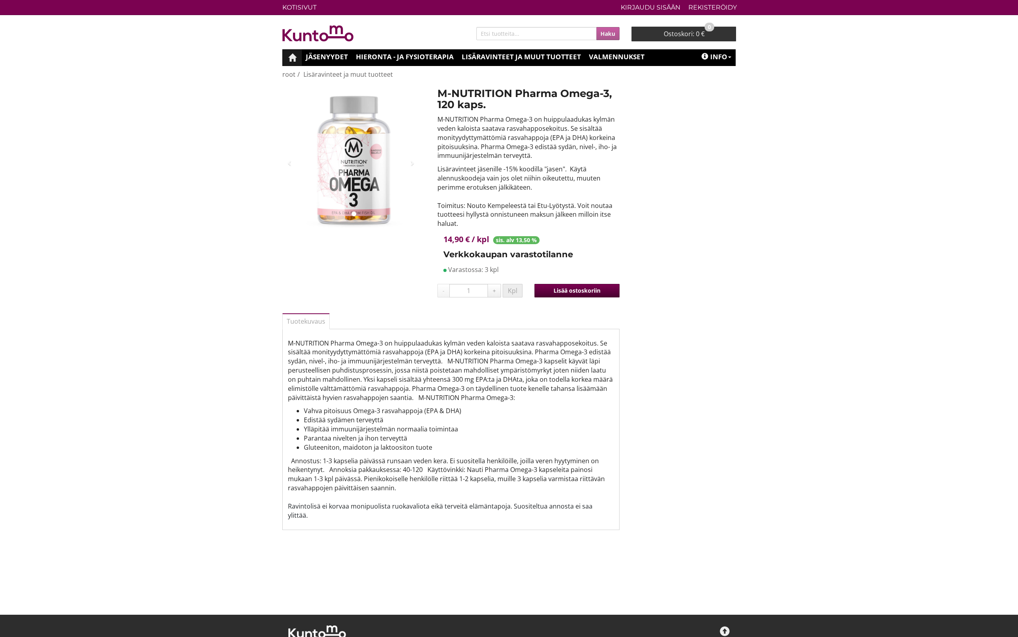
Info (718, 56)
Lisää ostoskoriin (577, 290)
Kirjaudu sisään (650, 7)
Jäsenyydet (327, 56)
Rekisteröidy (712, 7)
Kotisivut (299, 7)
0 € (687, 32)
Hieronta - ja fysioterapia (405, 56)
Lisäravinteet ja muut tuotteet (521, 56)
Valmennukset (617, 56)
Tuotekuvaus (306, 321)
